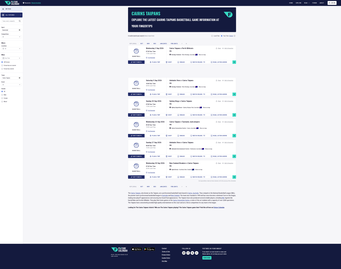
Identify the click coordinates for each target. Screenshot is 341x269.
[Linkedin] (196, 253)
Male (5, 95)
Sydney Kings (174, 101)
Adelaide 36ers (175, 80)
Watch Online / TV (199, 62)
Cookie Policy (166, 258)
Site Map (164, 261)
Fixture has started (9, 69)
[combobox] (9, 21)
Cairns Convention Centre (181, 200)
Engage (182, 62)
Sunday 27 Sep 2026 (153, 142)
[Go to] (234, 62)
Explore (298, 3)
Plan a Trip (156, 62)
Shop (170, 62)
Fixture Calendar (218, 207)
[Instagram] (184, 253)
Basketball (136, 56)
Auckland (181, 169)
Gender (3, 88)
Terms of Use (166, 251)
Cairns (188, 128)
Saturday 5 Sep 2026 (154, 80)
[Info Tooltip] (234, 35)
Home (291, 3)
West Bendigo (185, 54)
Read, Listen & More (220, 62)
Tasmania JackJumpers (191, 122)
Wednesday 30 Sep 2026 (155, 163)
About (322, 3)
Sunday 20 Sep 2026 (153, 101)
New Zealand (188, 169)
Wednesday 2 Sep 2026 (155, 48)
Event (3, 82)
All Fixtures (7, 62)
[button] (11, 8)
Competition (5, 34)
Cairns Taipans (174, 48)
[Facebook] (188, 253)
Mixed (5, 101)
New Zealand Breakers (177, 163)
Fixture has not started (10, 65)
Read (306, 3)
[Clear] (19, 30)
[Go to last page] (186, 43)
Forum (314, 3)
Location (4, 46)
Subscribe (207, 258)
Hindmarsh (193, 149)
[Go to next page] (182, 43)
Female (6, 98)
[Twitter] (192, 253)
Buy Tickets (137, 62)
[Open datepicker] (19, 58)
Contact (164, 248)
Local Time (217, 36)
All (4, 91)
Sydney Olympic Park (188, 107)
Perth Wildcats (187, 48)
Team (3, 75)
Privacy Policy (166, 255)
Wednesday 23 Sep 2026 (155, 122)
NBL (170, 51)
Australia (192, 54)
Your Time (226, 36)
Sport (3, 27)
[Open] (20, 21)
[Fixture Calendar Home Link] (11, 3)
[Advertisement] (182, 70)
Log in (333, 3)
